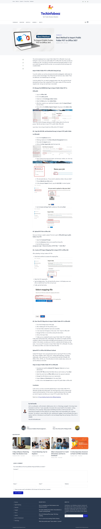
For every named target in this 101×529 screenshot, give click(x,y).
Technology (15, 22)
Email (40, 484)
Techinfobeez (50, 13)
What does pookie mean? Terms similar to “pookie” (50, 521)
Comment (16, 469)
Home (14, 1)
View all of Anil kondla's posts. (35, 419)
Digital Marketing (17, 504)
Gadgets (16, 510)
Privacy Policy (26, 1)
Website (67, 484)
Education (22, 22)
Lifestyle (28, 22)
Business (34, 22)
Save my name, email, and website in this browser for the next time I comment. (33, 489)
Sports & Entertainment (18, 518)
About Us (17, 1)
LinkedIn (30, 417)
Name (15, 484)
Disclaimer (31, 1)
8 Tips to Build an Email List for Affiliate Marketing (49, 397)
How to (40, 22)
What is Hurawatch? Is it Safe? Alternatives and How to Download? (60, 453)
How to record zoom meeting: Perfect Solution (49, 518)
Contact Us (21, 1)
